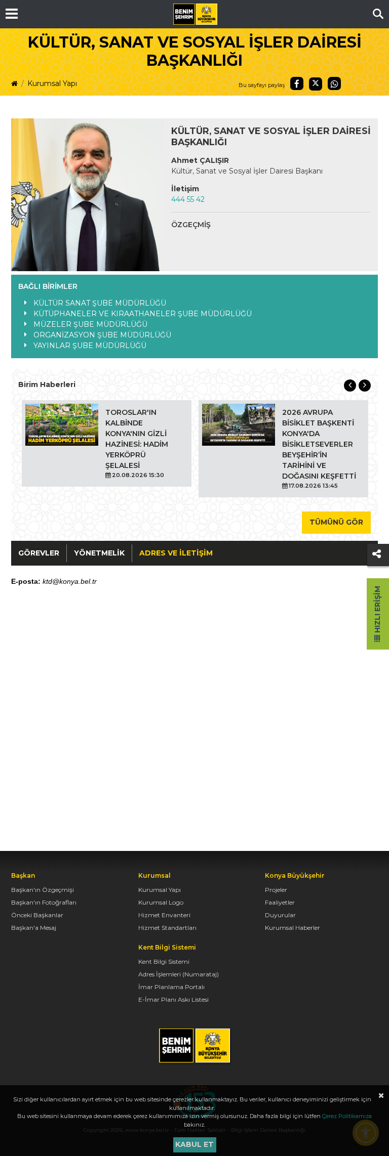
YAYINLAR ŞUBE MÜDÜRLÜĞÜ (89, 345)
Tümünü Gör (336, 522)
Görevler (38, 553)
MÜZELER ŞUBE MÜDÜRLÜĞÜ (90, 324)
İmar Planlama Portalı (171, 987)
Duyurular (280, 915)
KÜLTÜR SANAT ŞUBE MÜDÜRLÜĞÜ (99, 303)
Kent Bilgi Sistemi (163, 961)
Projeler (276, 889)
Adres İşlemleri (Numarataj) (178, 974)
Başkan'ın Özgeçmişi (42, 889)
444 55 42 (188, 199)
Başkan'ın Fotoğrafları (43, 902)
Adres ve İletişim (176, 553)
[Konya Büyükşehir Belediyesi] (195, 14)
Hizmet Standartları (167, 927)
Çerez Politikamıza (347, 1116)
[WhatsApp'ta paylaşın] (334, 83)
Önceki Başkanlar (37, 915)
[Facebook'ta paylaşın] (296, 83)
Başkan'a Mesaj (33, 927)
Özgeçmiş (191, 224)
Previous (350, 385)
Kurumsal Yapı (52, 83)
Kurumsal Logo (160, 902)
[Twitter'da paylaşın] (315, 84)
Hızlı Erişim (377, 610)
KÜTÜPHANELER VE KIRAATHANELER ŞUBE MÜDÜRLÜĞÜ (142, 313)
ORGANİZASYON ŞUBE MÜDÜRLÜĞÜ (102, 334)
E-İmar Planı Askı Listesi (173, 999)
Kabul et (194, 1144)
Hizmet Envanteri (164, 915)
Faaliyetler (280, 902)
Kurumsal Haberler (292, 927)
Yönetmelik (99, 553)
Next (365, 385)
